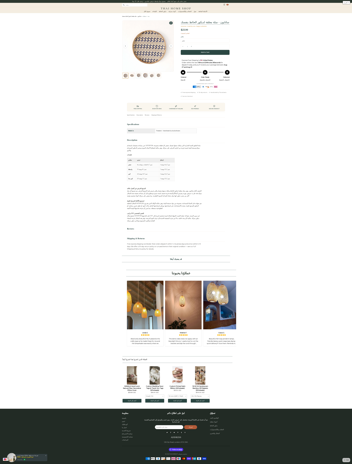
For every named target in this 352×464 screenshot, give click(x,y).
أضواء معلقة (213, 422)
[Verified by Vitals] (24, 459)
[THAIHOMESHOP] (176, 8)
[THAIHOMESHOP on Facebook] (170, 432)
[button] (346, 2)
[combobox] (154, 396)
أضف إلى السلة (132, 400)
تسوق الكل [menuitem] (147, 11)
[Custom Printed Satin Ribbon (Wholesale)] (177, 375)
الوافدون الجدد (214, 418)
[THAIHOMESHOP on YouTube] (174, 432)
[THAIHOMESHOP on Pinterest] (178, 432)
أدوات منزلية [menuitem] (172, 11)
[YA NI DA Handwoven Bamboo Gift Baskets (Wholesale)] (200, 375)
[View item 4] (145, 75)
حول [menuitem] (195, 11)
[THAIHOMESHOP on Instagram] (185, 432)
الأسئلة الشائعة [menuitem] (202, 11)
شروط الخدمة (126, 431)
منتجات (144, 16)
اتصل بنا (124, 427)
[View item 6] (158, 75)
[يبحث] (124, 5)
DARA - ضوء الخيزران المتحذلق (25, 457)
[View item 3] (139, 75)
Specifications (131, 115)
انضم (123, 421)
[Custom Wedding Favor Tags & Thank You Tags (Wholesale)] (154, 375)
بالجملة (124, 418)
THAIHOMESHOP (173, 454)
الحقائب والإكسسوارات (217, 429)
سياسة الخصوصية (127, 437)
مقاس (182, 36)
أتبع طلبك (125, 424)
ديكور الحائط (214, 426)
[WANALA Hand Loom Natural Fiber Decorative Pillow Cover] (132, 375)
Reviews (147, 115)
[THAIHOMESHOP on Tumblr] (181, 432)
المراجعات (125, 440)
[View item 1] (125, 75)
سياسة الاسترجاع (127, 434)
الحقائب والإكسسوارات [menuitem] (184, 11)
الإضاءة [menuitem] (154, 11)
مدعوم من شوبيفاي (182, 454)
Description (140, 115)
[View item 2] (132, 75)
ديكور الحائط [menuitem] (162, 11)
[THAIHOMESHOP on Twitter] (167, 432)
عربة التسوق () (227, 4)
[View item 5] (152, 75)
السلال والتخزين (215, 433)
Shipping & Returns (156, 115)
